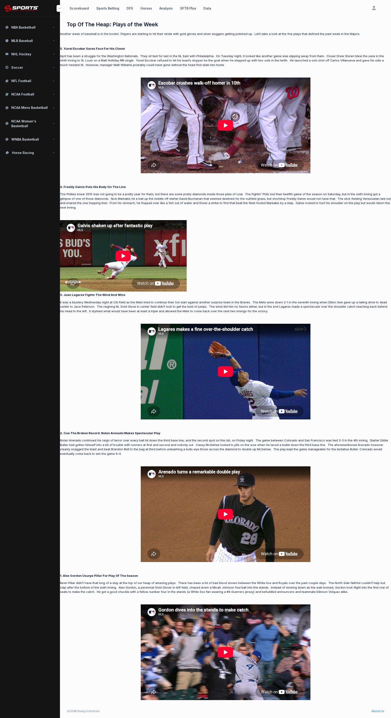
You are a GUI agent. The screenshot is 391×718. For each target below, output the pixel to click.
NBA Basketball (23, 27)
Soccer (17, 67)
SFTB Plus (188, 8)
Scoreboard (79, 8)
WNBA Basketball (25, 139)
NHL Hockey (21, 54)
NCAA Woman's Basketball (23, 123)
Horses (146, 8)
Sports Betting (107, 8)
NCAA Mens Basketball (29, 108)
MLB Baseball (22, 41)
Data (207, 8)
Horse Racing (23, 153)
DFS (129, 8)
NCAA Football (22, 94)
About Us (378, 711)
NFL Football (21, 81)
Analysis (166, 8)
